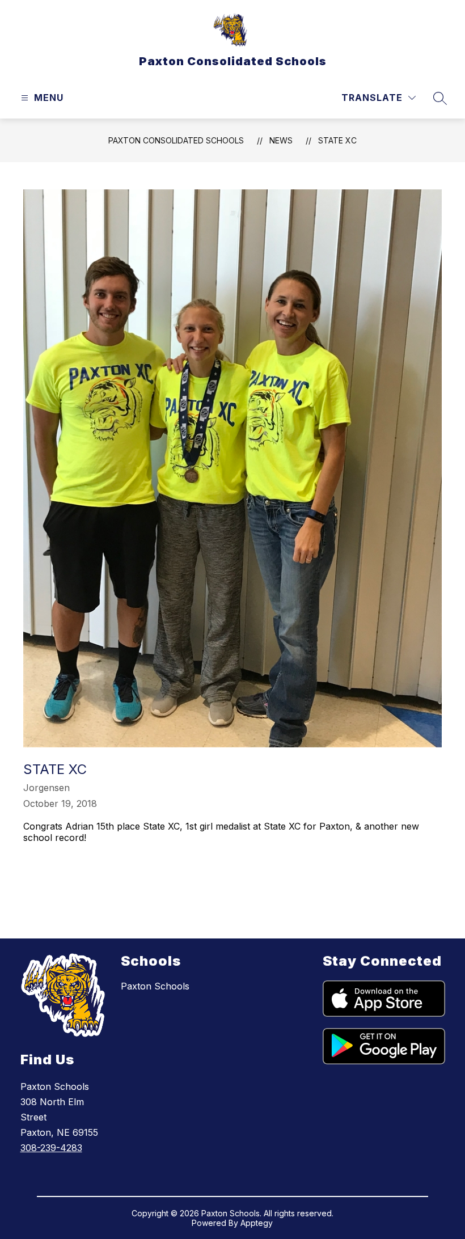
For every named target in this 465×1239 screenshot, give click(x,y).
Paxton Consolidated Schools (176, 140)
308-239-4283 (51, 1147)
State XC (337, 140)
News (281, 140)
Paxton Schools (155, 986)
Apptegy (256, 1223)
